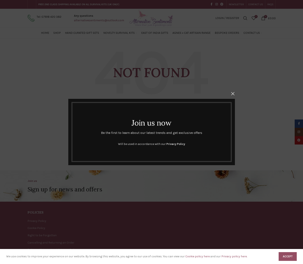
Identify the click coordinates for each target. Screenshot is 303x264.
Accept (288, 256)
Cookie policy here (197, 256)
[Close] (233, 93)
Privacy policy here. (234, 256)
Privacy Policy (175, 144)
